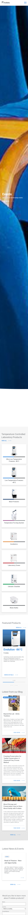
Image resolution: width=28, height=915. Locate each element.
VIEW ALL (4, 440)
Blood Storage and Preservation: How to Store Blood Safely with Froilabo (13, 806)
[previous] (11, 685)
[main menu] (25, 3)
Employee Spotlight (10, 697)
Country (4, 906)
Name (3, 901)
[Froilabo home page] (6, 3)
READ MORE (5, 220)
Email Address (5, 911)
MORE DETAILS (9, 675)
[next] (15, 685)
